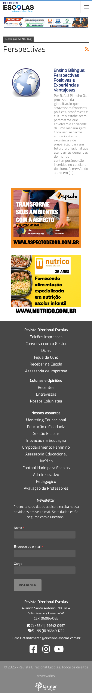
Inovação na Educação (46, 440)
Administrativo (46, 474)
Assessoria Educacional (46, 454)
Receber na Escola (46, 364)
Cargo (18, 563)
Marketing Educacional (46, 420)
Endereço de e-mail (28, 546)
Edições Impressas (46, 336)
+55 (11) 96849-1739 (49, 631)
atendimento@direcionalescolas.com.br (51, 638)
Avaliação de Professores (46, 488)
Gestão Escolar (46, 433)
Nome (19, 527)
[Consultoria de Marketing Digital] (46, 686)
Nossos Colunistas (46, 401)
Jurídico (46, 461)
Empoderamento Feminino (46, 447)
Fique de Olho (46, 357)
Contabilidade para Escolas (46, 467)
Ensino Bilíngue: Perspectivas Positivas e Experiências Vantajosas (69, 80)
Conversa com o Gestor (46, 343)
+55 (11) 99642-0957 (49, 626)
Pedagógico (46, 481)
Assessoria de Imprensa (46, 371)
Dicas (46, 350)
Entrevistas (46, 394)
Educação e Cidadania (46, 426)
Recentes (46, 387)
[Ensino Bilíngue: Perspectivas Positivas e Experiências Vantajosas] (25, 82)
